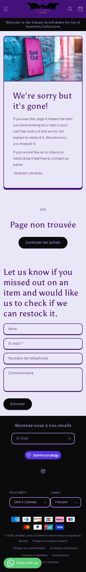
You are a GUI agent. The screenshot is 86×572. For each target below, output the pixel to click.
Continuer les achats (43, 242)
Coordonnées (60, 555)
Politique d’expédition (34, 555)
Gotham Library (25, 535)
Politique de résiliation (45, 562)
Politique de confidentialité (29, 548)
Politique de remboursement (50, 541)
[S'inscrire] (69, 438)
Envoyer (18, 404)
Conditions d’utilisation (64, 548)
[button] (6, 9)
